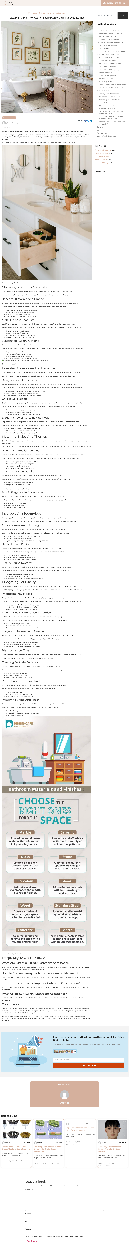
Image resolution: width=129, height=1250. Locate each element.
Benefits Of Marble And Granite (110, 33)
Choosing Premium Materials (108, 30)
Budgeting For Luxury (105, 79)
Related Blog (102, 133)
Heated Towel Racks (106, 73)
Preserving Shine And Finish (109, 100)
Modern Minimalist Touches (109, 57)
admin (99, 130)
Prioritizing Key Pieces (107, 82)
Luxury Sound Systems (107, 76)
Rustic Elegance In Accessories (110, 63)
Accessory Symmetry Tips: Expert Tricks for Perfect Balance (109, 1149)
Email (28, 1221)
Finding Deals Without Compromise (112, 85)
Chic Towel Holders (106, 48)
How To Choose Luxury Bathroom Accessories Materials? (111, 112)
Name (28, 1214)
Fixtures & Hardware (103, 150)
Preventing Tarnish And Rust (109, 97)
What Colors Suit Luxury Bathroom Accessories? (112, 123)
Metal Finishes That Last (108, 36)
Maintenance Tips (103, 91)
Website (28, 1229)
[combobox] (106, 15)
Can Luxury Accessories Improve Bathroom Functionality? (111, 118)
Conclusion (101, 127)
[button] (85, 121)
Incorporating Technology (107, 66)
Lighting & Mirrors (102, 156)
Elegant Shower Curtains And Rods (112, 51)
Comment (29, 1190)
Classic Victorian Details (107, 60)
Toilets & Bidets (101, 160)
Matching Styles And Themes (108, 54)
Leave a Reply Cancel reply (107, 136)
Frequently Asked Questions (108, 103)
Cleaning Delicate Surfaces (109, 94)
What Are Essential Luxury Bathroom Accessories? (109, 107)
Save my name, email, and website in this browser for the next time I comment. (57, 1236)
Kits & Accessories (61, 13)
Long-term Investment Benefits (111, 88)
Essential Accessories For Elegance (110, 42)
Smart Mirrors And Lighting (109, 70)
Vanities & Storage (102, 163)
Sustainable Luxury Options (109, 39)
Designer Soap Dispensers (108, 45)
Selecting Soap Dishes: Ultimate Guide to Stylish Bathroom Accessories (48, 1149)
